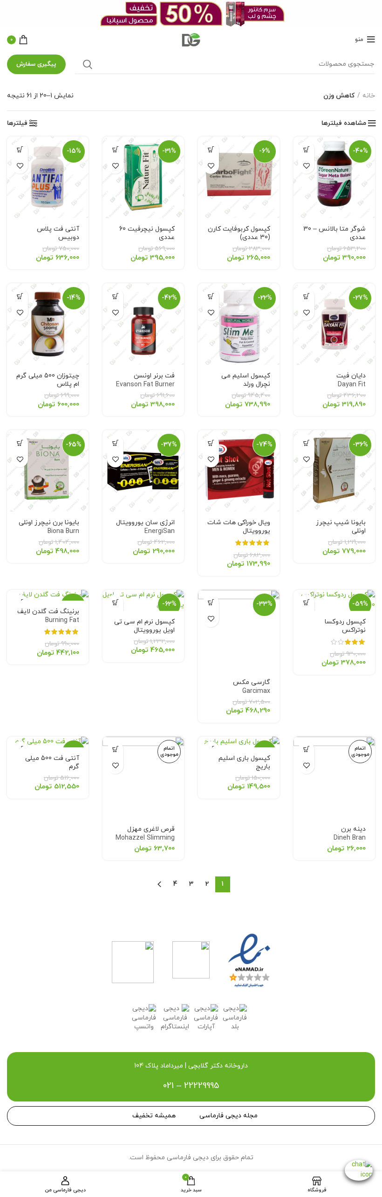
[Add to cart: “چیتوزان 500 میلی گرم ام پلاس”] (20, 296)
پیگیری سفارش (36, 64)
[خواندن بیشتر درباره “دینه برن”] (306, 749)
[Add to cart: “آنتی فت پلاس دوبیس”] (20, 149)
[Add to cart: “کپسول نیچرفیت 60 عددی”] (115, 149)
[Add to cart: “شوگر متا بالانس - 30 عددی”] (306, 149)
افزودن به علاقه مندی (306, 165)
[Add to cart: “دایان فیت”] (306, 296)
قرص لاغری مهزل (145, 838)
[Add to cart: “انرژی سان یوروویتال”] (115, 443)
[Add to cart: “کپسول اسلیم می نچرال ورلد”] (211, 296)
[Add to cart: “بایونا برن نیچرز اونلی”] (20, 443)
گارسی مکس (251, 687)
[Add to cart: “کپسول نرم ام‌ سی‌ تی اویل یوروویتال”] (115, 603)
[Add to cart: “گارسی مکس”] (211, 603)
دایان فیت (351, 380)
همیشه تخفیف (154, 1115)
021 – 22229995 (191, 1086)
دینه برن (350, 833)
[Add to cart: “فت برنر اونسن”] (115, 296)
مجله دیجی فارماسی (228, 1115)
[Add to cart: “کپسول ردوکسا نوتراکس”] (306, 603)
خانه (368, 95)
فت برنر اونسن (145, 380)
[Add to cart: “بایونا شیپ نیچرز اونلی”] (306, 443)
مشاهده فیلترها (343, 123)
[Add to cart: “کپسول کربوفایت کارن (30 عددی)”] (211, 149)
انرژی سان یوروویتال (145, 527)
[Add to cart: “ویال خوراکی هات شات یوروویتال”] (211, 443)
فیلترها (17, 123)
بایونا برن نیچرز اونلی (49, 527)
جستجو (87, 64)
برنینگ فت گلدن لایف (48, 616)
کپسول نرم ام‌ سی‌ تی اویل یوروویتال (144, 630)
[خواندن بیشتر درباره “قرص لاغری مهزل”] (115, 749)
